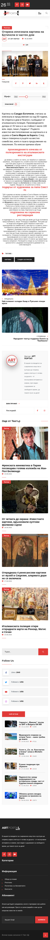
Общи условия (11, 879)
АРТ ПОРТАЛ (30, 357)
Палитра (7, 28)
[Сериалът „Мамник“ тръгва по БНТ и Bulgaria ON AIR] (11, 724)
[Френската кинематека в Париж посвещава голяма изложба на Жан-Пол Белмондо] (25, 443)
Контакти (8, 889)
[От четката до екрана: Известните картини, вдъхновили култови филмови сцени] (25, 496)
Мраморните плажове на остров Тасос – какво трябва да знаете (32, 737)
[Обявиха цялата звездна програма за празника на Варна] (11, 795)
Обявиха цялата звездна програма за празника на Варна (30, 796)
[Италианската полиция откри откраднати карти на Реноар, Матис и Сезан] (25, 604)
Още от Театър (11, 421)
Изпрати (41, 920)
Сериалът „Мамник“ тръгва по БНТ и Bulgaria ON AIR (31, 723)
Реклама (8, 883)
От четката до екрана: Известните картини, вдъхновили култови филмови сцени (23, 522)
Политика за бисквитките (15, 886)
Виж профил (12, 403)
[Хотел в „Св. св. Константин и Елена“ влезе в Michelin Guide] (11, 751)
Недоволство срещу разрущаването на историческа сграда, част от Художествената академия (31, 780)
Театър (6, 428)
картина (8, 259)
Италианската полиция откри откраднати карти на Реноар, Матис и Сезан (24, 629)
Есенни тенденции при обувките (29, 765)
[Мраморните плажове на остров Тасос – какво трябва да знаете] (11, 736)
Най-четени (13, 714)
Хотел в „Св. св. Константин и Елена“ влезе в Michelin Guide (31, 752)
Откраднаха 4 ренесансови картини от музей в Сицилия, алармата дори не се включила (24, 575)
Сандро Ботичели (25, 259)
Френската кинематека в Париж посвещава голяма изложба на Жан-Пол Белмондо (24, 468)
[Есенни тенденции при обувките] (11, 766)
